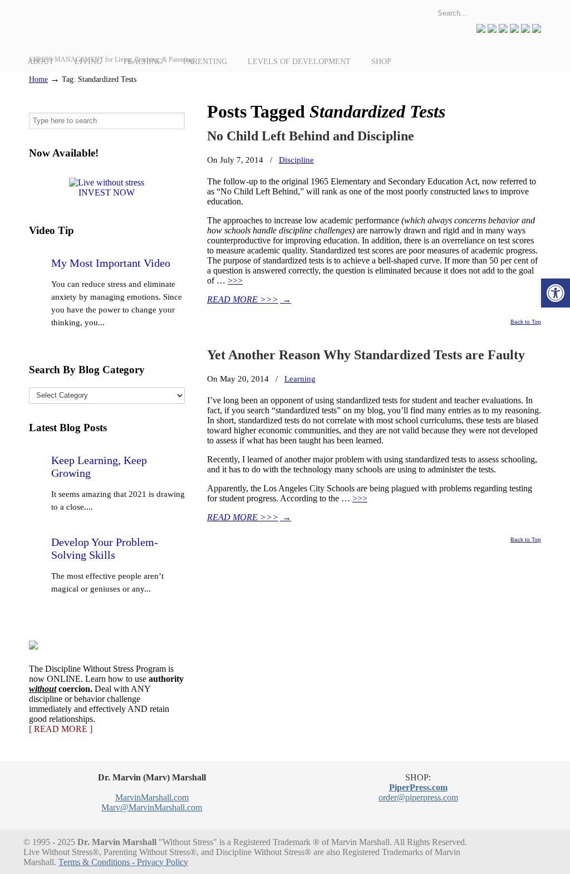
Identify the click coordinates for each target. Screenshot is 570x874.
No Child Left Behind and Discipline (310, 136)
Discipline (296, 159)
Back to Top (525, 322)
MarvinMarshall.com (152, 797)
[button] (555, 293)
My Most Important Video (110, 263)
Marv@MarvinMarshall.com (151, 807)
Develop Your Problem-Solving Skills (104, 548)
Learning (300, 378)
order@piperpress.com (418, 797)
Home (38, 79)
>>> (235, 280)
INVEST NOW (106, 192)
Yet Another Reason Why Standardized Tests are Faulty (366, 355)
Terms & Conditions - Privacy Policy (123, 862)
